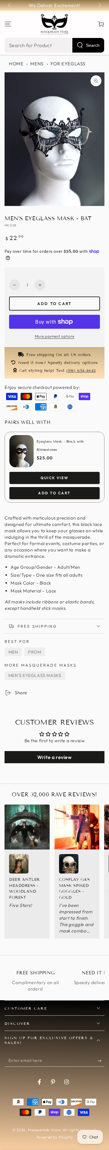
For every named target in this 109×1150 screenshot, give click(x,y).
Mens (36, 64)
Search (93, 45)
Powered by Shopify (55, 1137)
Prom (34, 652)
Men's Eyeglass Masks (34, 675)
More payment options (54, 336)
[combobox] (54, 45)
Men (13, 652)
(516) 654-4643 (80, 370)
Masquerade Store (44, 1130)
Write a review (54, 757)
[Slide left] (10, 5)
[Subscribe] (100, 1060)
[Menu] (8, 24)
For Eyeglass (68, 64)
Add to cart (54, 303)
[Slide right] (99, 5)
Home (16, 64)
